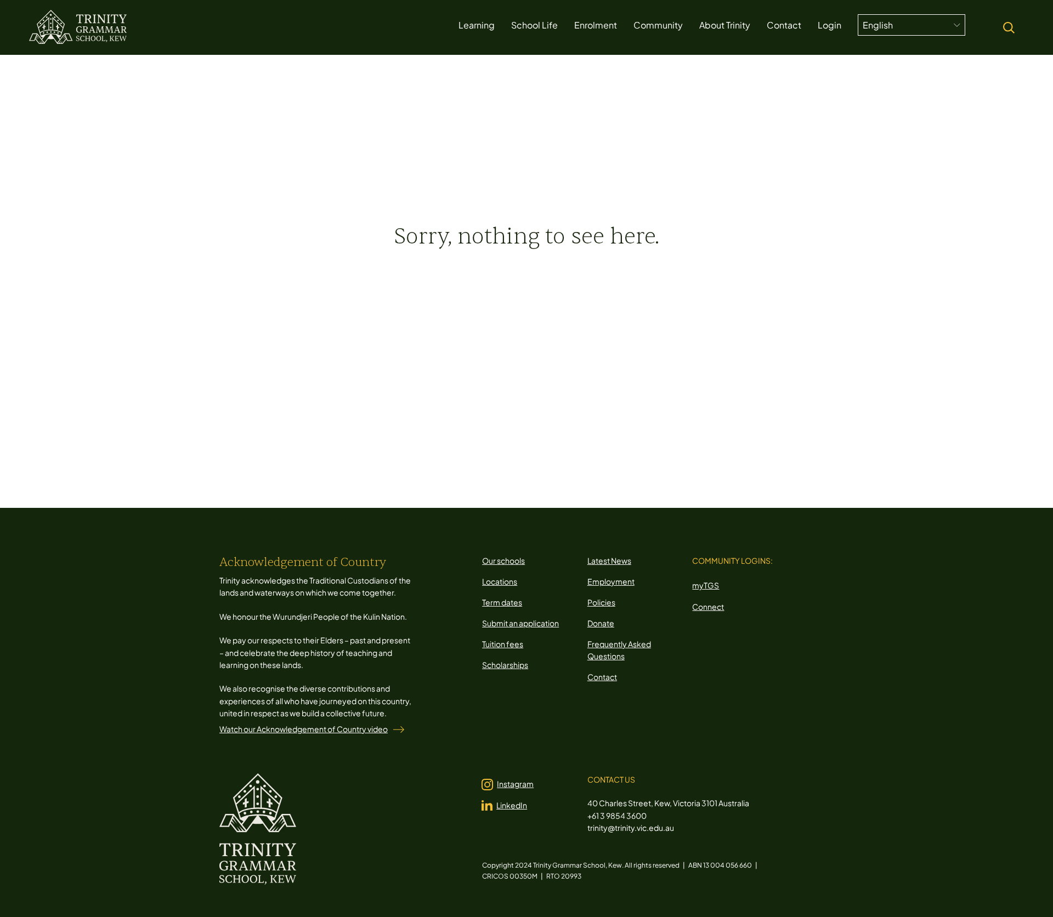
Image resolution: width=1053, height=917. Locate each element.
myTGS (705, 585)
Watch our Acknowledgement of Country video (303, 729)
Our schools (503, 560)
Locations (499, 581)
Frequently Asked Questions (619, 650)
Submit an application (520, 623)
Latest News (609, 560)
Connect (708, 607)
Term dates (502, 602)
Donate (600, 623)
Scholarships (505, 665)
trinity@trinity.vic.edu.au (630, 828)
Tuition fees (502, 644)
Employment (611, 581)
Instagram (515, 784)
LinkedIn (511, 805)
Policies (601, 602)
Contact (602, 677)
